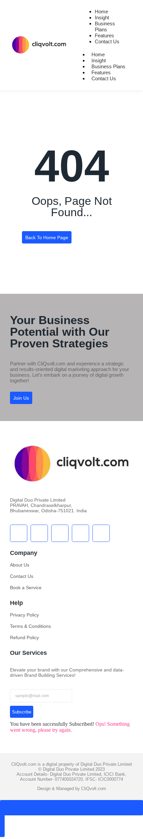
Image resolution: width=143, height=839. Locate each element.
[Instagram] (80, 533)
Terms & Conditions (30, 626)
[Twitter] (39, 533)
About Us (19, 565)
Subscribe (21, 711)
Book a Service (26, 587)
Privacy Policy (24, 615)
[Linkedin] (101, 533)
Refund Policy (24, 637)
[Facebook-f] (18, 533)
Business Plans (105, 26)
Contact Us (107, 41)
